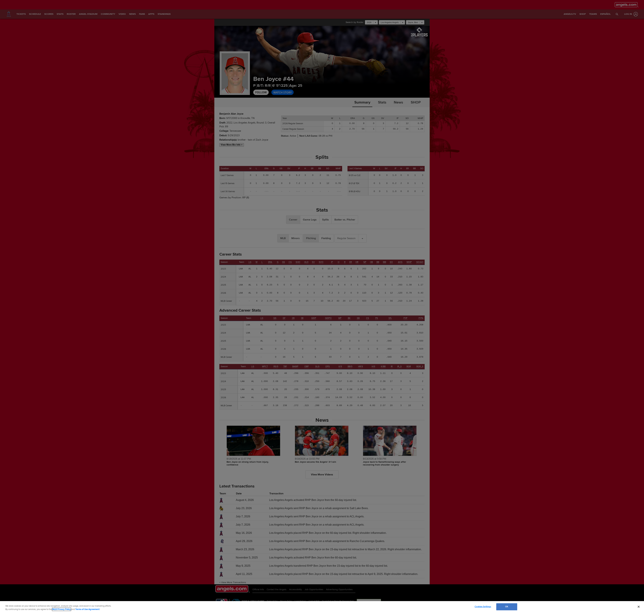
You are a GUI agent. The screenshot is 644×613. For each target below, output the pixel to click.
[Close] (638, 606)
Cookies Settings (483, 606)
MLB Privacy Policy (61, 609)
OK (506, 606)
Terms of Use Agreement (87, 609)
